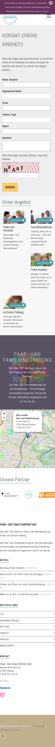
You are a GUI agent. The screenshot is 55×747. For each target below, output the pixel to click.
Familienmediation (41, 227)
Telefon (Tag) (9, 114)
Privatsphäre (38, 726)
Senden (10, 187)
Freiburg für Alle (10, 620)
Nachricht (7, 137)
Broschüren (7, 645)
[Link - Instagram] (2, 694)
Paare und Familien (8, 228)
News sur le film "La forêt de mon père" (19, 594)
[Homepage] (10, 16)
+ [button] (4, 413)
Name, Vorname (10, 79)
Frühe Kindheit (39, 270)
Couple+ (5, 633)
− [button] (4, 418)
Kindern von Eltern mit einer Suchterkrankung (22, 584)
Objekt (5, 126)
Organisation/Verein (11, 91)
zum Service (16, 220)
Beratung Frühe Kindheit (12, 568)
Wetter (4, 626)
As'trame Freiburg (13, 312)
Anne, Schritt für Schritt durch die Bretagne (21, 574)
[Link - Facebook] (5, 687)
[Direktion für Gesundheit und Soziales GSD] (10, 494)
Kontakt (5, 639)
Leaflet (28, 466)
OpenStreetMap (39, 466)
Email (5, 102)
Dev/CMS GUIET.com (10, 729)
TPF (2, 614)
